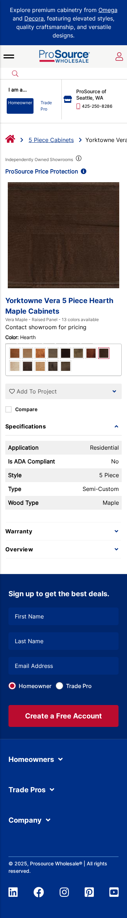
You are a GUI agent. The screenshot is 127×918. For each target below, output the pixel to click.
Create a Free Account (63, 716)
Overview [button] (19, 549)
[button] (9, 56)
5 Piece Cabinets (51, 139)
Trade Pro (79, 685)
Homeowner (35, 685)
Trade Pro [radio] (46, 106)
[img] (78, 159)
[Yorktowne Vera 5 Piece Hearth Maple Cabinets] (63, 235)
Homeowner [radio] (20, 102)
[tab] (63, 426)
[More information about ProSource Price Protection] (82, 171)
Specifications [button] (25, 426)
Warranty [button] (18, 531)
